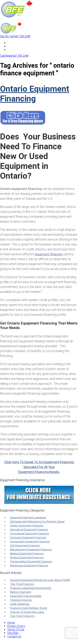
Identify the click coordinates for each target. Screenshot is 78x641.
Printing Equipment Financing (27, 557)
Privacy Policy (16, 626)
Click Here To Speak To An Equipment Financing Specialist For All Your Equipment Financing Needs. (39, 467)
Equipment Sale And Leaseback (28, 517)
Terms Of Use (15, 629)
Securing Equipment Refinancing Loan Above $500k (40, 580)
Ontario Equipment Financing (34, 94)
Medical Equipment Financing (27, 553)
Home (11, 42)
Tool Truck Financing (22, 616)
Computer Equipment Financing (28, 537)
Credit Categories (20, 604)
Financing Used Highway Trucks (28, 608)
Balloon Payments (20, 592)
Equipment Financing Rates (25, 596)
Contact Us (14, 49)
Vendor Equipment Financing (26, 525)
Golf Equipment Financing (25, 545)
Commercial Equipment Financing (29, 533)
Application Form (18, 46)
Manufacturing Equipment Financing (31, 549)
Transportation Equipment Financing (31, 561)
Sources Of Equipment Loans (27, 612)
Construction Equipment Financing (30, 541)
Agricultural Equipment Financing (29, 529)
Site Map (13, 633)
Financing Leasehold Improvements (30, 588)
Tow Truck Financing (22, 584)
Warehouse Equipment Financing (29, 565)
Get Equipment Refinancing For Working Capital (37, 521)
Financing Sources (21, 600)
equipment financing (49, 254)
